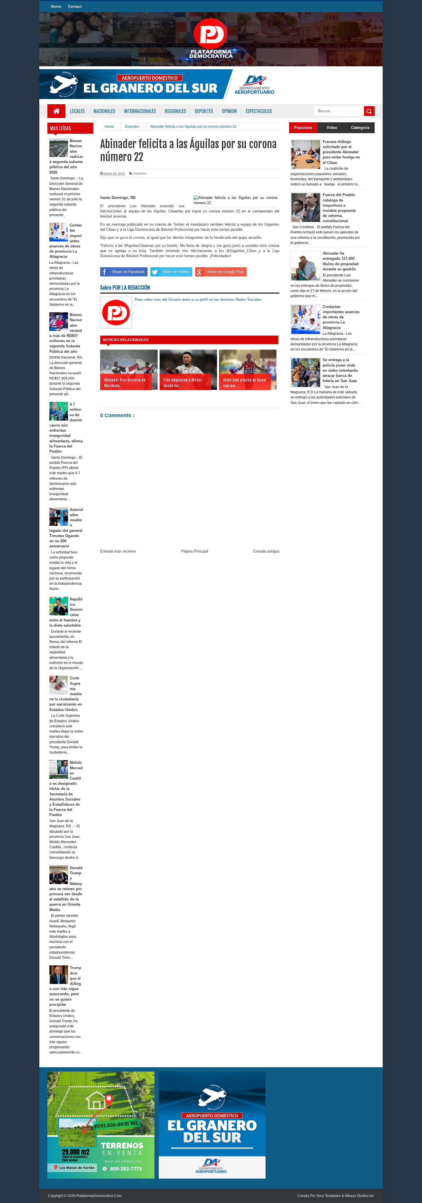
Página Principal (194, 551)
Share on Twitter (175, 272)
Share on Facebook (128, 272)
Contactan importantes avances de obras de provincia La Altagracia (341, 317)
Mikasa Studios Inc (359, 1196)
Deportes (139, 173)
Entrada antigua (266, 551)
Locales (77, 111)
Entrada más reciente (118, 551)
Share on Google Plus (225, 272)
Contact (75, 6)
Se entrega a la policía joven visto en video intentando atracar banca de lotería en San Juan (340, 370)
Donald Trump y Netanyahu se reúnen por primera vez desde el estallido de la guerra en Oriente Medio (66, 889)
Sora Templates (328, 1196)
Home (56, 6)
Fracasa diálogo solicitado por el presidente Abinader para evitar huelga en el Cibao (341, 152)
